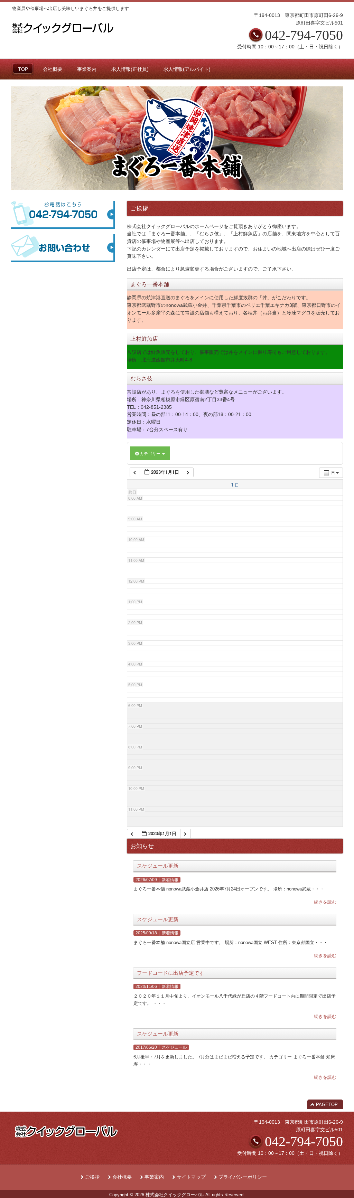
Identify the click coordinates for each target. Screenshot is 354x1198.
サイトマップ (191, 1177)
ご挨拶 (92, 1177)
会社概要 (122, 1177)
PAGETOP (327, 1104)
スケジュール (174, 1047)
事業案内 (154, 1177)
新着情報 (170, 879)
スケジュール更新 (157, 866)
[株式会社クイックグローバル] (62, 35)
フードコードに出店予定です (170, 973)
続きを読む (325, 902)
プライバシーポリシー (242, 1177)
